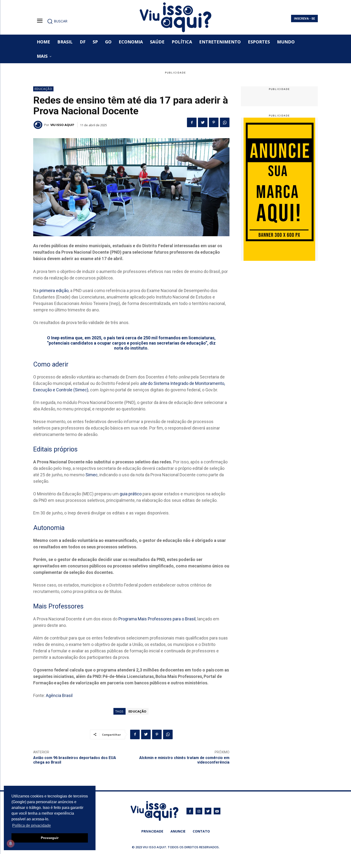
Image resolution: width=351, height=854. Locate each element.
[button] (57, 21)
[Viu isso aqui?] (38, 125)
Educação (43, 89)
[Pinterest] (213, 122)
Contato (201, 831)
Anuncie (178, 831)
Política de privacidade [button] (31, 825)
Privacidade (152, 831)
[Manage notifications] (10, 843)
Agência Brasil (59, 695)
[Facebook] (192, 122)
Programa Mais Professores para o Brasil (157, 618)
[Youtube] (217, 811)
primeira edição (54, 290)
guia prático (131, 493)
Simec (91, 474)
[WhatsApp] (224, 122)
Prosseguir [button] (49, 838)
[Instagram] (199, 811)
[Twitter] (202, 122)
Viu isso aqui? (62, 125)
